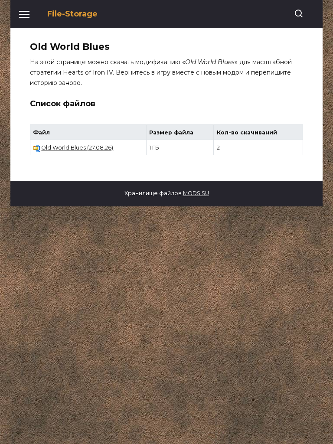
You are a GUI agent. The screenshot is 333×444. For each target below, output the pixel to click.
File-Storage (72, 14)
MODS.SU (196, 193)
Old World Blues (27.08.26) (77, 147)
